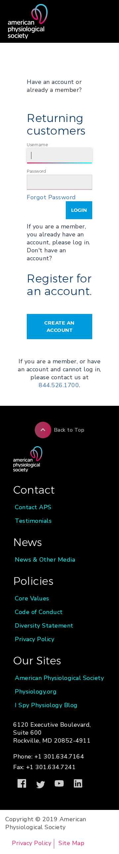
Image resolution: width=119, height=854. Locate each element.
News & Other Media (45, 560)
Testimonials (33, 521)
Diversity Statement (44, 626)
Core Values (32, 598)
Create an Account (59, 326)
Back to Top (69, 430)
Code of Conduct (39, 612)
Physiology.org (36, 692)
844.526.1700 (59, 385)
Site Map (71, 843)
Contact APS (33, 507)
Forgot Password (51, 197)
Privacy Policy (34, 639)
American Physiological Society (59, 678)
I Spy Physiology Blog (46, 705)
